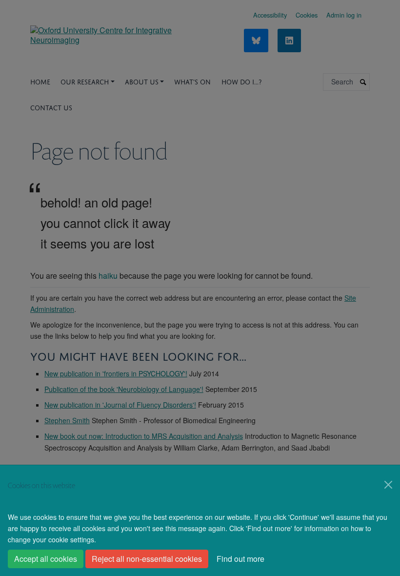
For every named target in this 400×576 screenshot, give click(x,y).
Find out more (240, 558)
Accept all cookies (45, 558)
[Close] (388, 485)
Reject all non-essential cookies (147, 558)
